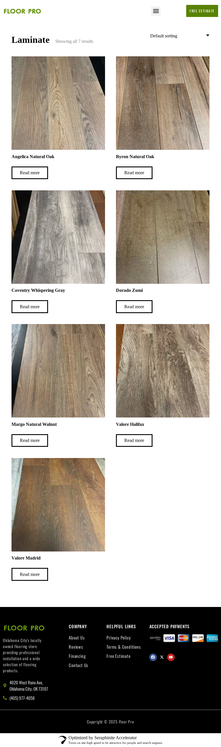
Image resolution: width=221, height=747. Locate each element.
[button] (156, 11)
